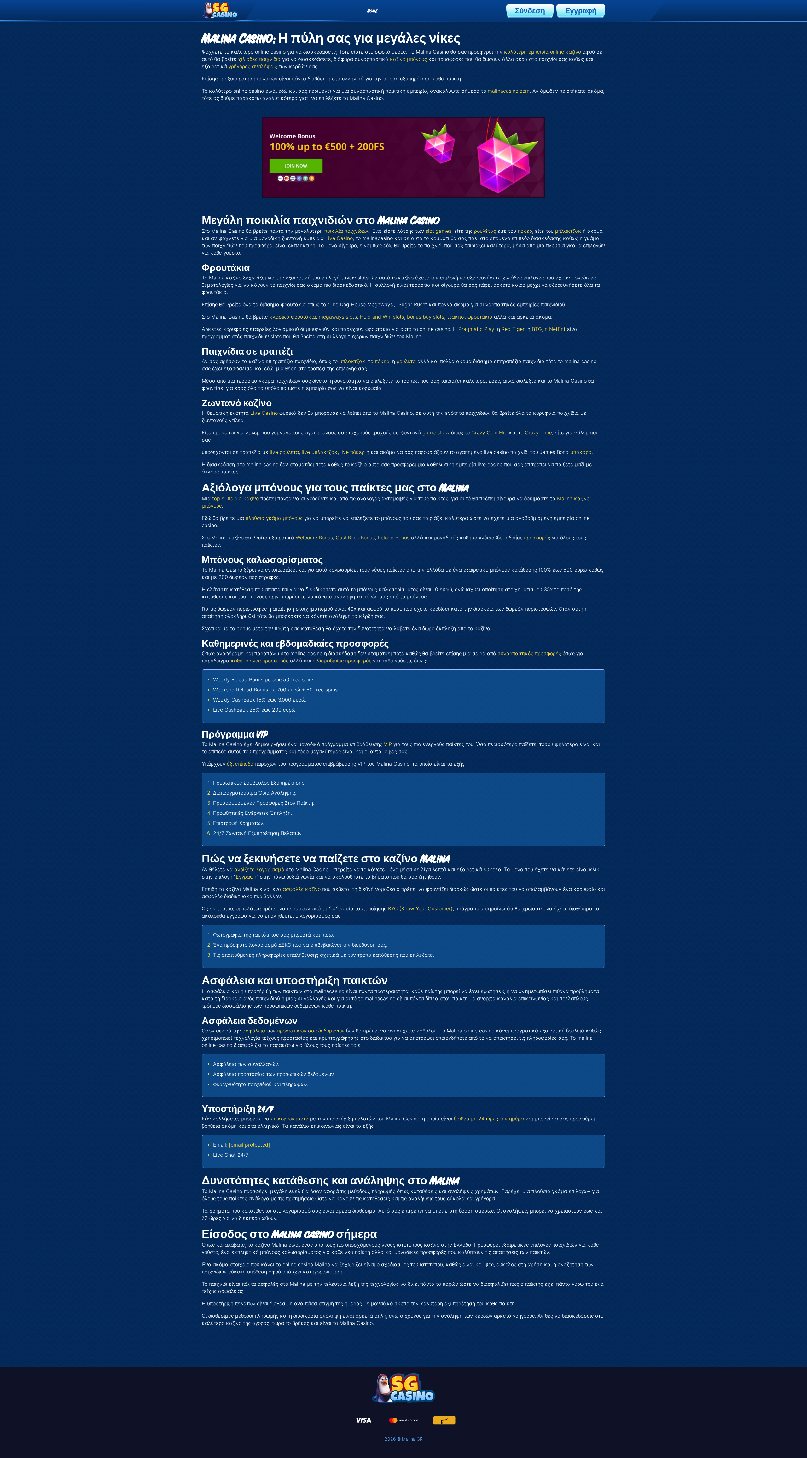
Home (372, 11)
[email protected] (249, 1145)
